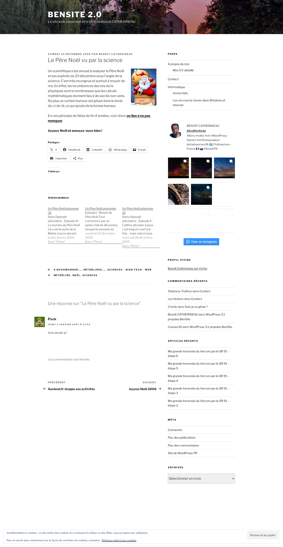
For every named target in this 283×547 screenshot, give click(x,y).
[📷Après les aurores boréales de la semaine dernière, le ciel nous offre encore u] (224, 220)
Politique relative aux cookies (119, 540)
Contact (173, 79)
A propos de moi (178, 64)
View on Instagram (204, 241)
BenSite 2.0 (75, 14)
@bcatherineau (196, 130)
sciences (90, 275)
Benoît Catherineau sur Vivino (187, 268)
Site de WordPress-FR (182, 453)
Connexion (175, 430)
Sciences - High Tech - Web (130, 269)
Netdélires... (94, 269)
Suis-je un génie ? (196, 306)
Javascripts (180, 93)
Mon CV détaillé (183, 70)
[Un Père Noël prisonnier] (103, 223)
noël (77, 275)
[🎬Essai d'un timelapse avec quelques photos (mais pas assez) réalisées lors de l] (178, 168)
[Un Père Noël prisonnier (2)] (141, 225)
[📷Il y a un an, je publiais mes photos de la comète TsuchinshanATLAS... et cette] (224, 168)
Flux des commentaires (183, 445)
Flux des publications (181, 437)
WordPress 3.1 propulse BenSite (211, 327)
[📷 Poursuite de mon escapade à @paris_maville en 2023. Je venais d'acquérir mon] (201, 194)
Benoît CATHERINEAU (116, 54)
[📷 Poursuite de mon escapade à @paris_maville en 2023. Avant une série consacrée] (178, 194)
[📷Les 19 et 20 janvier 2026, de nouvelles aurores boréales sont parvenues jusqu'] (201, 168)
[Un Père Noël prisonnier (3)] (66, 223)
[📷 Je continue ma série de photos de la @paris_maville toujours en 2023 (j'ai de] (224, 194)
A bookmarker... (68, 269)
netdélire (62, 275)
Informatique (176, 87)
